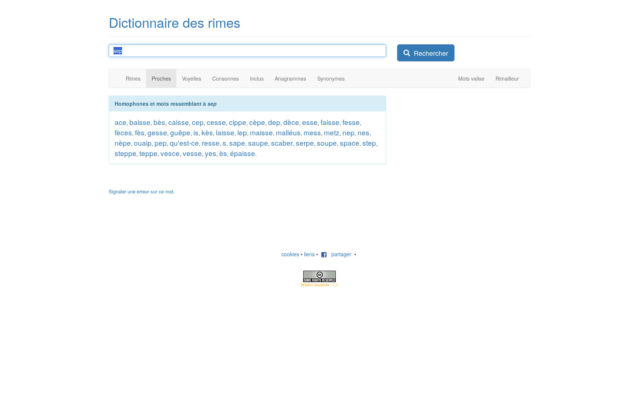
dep (274, 122)
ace (120, 122)
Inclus (257, 78)
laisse (225, 132)
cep (198, 122)
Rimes (133, 78)
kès (207, 132)
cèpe (257, 122)
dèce (291, 122)
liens (309, 254)
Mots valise (471, 78)
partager (339, 254)
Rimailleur (507, 78)
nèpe (123, 143)
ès (223, 153)
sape (237, 143)
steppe (125, 153)
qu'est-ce (184, 143)
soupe (327, 143)
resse (211, 143)
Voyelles (191, 78)
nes (363, 132)
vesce (170, 153)
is (196, 132)
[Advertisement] (452, 142)
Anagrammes (290, 78)
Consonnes (225, 78)
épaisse (242, 153)
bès (159, 122)
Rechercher (429, 53)
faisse (330, 122)
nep (348, 132)
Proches (161, 78)
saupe (258, 143)
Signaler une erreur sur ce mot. (142, 191)
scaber (282, 143)
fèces (123, 132)
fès (140, 132)
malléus (288, 132)
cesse (216, 122)
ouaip (143, 143)
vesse (192, 153)
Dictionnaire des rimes (174, 22)
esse (310, 122)
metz (331, 132)
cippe (237, 122)
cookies (290, 254)
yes (210, 153)
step (369, 143)
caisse (178, 122)
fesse (351, 122)
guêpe (180, 132)
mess (312, 132)
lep (242, 132)
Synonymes (331, 78)
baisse (140, 122)
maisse (261, 132)
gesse (157, 132)
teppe (148, 153)
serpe (305, 143)
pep (161, 143)
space (349, 143)
